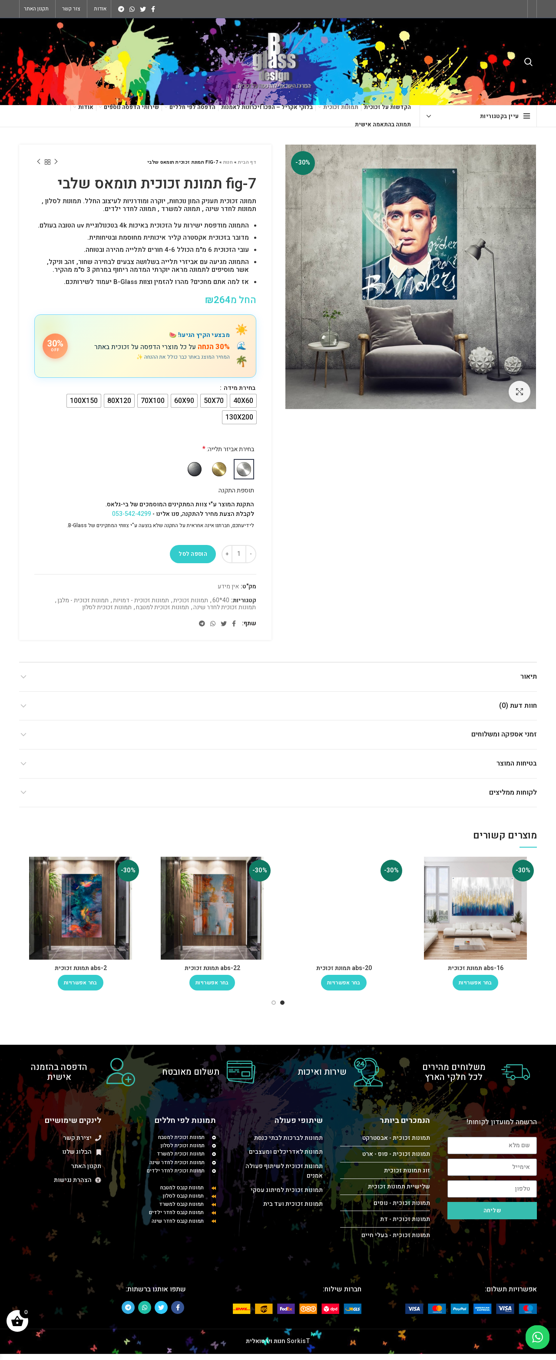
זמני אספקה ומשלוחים (504, 734)
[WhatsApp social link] (132, 9)
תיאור (528, 676)
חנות (228, 162)
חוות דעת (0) (518, 705)
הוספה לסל (193, 554)
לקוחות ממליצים (513, 792)
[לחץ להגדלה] (519, 392)
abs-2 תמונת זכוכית (81, 968)
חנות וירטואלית (265, 1341)
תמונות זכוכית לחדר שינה (224, 607)
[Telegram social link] (121, 9)
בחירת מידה (238, 388)
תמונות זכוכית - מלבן (83, 600)
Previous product (56, 162)
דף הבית (247, 162)
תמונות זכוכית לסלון (107, 607)
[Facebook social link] (153, 9)
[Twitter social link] (143, 9)
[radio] (243, 400)
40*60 (220, 600)
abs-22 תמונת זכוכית (212, 968)
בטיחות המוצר (516, 763)
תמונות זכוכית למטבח (162, 607)
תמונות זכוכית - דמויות (141, 600)
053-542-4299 (131, 513)
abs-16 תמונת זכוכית (475, 968)
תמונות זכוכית (190, 600)
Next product (38, 162)
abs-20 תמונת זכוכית (344, 968)
